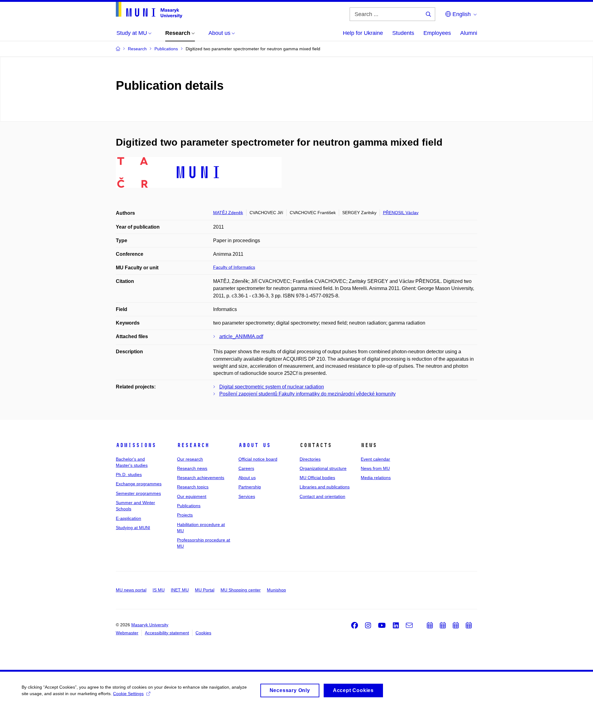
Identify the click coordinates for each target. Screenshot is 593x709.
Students (403, 33)
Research (193, 445)
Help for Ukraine (363, 33)
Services (246, 496)
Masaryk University (149, 624)
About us (254, 445)
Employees (437, 33)
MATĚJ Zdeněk (228, 212)
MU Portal (204, 589)
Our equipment (191, 496)
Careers (246, 468)
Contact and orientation (322, 496)
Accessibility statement (167, 632)
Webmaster (127, 632)
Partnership (249, 486)
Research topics (192, 486)
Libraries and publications (325, 486)
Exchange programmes (139, 483)
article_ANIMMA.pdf (241, 336)
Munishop (276, 589)
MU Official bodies (317, 477)
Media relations (376, 477)
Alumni (468, 33)
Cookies (203, 632)
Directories (310, 459)
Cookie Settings (128, 693)
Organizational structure (323, 468)
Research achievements (200, 477)
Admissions (136, 445)
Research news (192, 468)
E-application (128, 518)
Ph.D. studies (129, 474)
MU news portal (131, 589)
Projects (185, 514)
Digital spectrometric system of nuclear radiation (271, 386)
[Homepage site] (149, 10)
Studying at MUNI (133, 527)
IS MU (159, 589)
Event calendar (375, 459)
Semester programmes (138, 493)
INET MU (180, 589)
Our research (190, 459)
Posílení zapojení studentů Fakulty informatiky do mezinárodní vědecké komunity (307, 393)
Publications (188, 505)
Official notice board (257, 459)
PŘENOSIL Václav (400, 212)
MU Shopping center (241, 589)
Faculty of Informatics (234, 267)
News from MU (375, 468)
